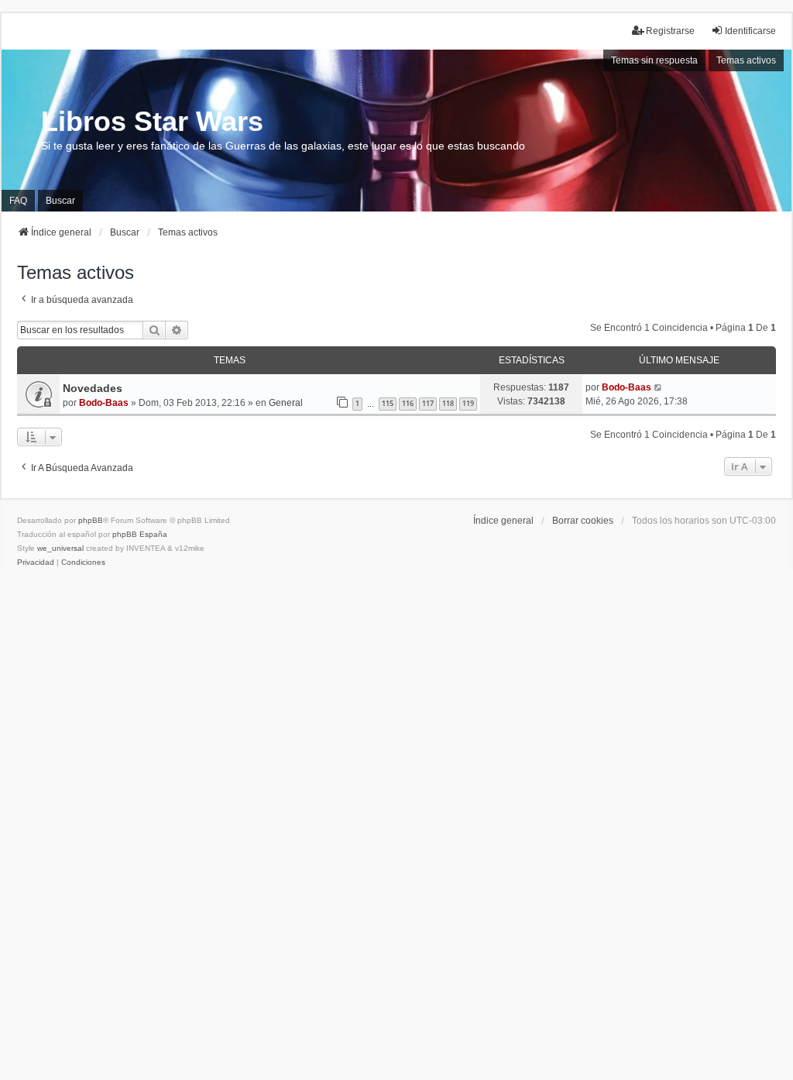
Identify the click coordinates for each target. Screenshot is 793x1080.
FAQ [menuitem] (18, 200)
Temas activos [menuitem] (746, 60)
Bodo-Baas (104, 402)
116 (408, 403)
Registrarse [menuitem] (670, 31)
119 (468, 403)
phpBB (90, 520)
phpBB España (139, 534)
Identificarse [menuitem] (750, 31)
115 (387, 403)
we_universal (60, 548)
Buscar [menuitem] (60, 200)
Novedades (92, 388)
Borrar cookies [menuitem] (582, 520)
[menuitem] (35, 562)
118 (448, 403)
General (286, 402)
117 (428, 403)
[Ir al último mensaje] (659, 387)
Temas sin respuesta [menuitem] (654, 60)
